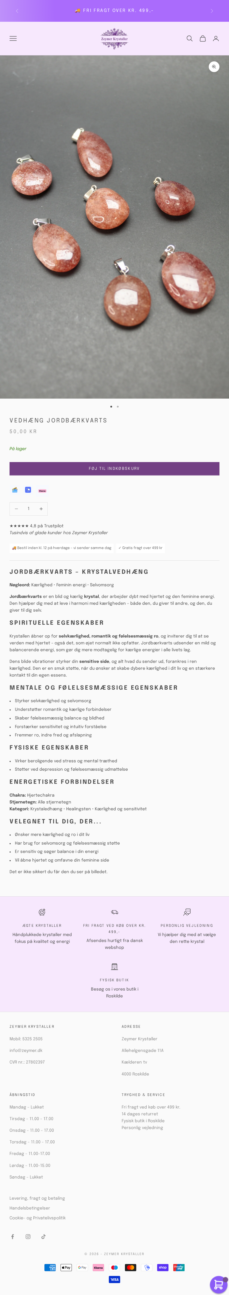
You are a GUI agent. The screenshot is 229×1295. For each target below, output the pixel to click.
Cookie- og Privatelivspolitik (38, 1218)
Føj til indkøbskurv (114, 469)
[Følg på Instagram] (28, 1237)
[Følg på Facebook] (13, 1237)
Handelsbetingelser (30, 1208)
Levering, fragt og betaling (37, 1198)
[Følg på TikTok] (44, 1237)
